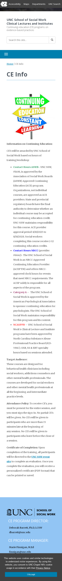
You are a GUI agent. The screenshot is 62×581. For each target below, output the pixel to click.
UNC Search (54, 3)
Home (10, 64)
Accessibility (15, 3)
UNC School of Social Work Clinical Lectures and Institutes (30, 21)
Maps (26, 3)
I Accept (31, 574)
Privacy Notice (43, 568)
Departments (38, 3)
